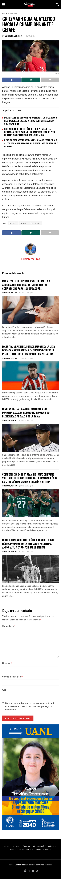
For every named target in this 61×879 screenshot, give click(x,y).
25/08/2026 (24, 421)
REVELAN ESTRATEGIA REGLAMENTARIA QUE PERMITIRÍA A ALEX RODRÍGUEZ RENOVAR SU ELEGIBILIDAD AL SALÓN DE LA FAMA (31, 143)
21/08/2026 (24, 486)
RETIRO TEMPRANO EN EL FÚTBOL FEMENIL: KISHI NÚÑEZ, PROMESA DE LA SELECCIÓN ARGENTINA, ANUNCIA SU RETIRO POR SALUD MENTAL (28, 543)
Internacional (38, 846)
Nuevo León (24, 849)
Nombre (7, 663)
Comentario (9, 626)
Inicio (6, 846)
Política (13, 849)
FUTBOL (13, 223)
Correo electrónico (12, 676)
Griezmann (35, 223)
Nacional (50, 846)
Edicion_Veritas (13, 35)
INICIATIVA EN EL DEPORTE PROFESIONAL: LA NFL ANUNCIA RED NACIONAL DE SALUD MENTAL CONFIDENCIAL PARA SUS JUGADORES (30, 120)
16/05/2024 (31, 35)
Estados (26, 846)
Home (4, 13)
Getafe (23, 223)
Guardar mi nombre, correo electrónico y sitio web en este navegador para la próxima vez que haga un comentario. (31, 706)
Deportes (13, 13)
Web (4, 689)
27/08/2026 (24, 293)
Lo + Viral (16, 846)
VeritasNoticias (21, 865)
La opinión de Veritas (41, 849)
